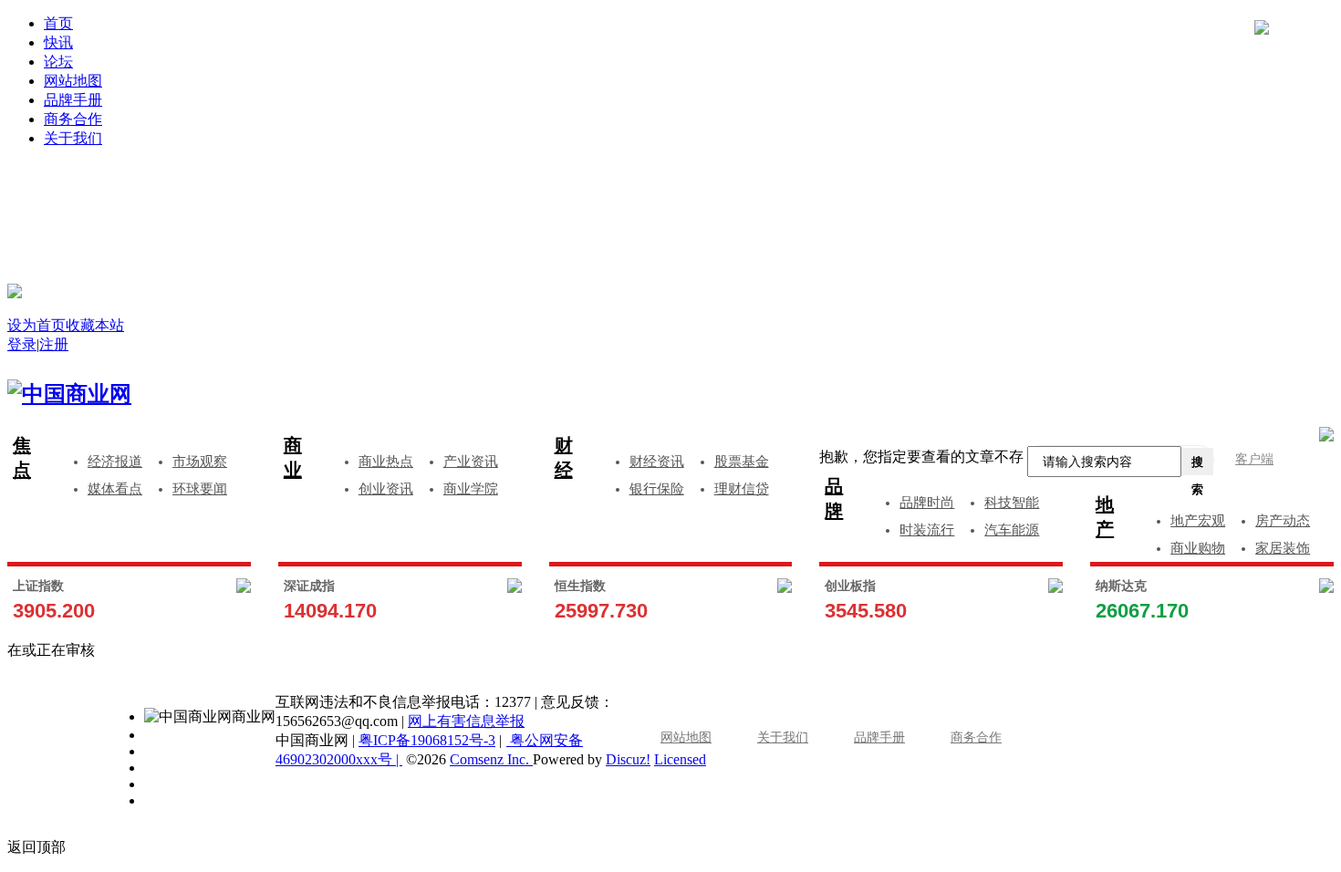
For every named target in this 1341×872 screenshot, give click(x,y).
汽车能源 (1011, 530)
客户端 (1254, 459)
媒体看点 (115, 489)
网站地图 (73, 80)
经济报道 (115, 461)
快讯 (58, 42)
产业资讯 (470, 461)
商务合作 (73, 119)
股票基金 (741, 461)
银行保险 (656, 489)
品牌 (834, 498)
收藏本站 (95, 325)
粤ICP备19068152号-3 (427, 740)
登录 (363, 193)
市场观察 (199, 461)
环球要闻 (199, 489)
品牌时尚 (926, 502)
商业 (293, 457)
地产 (1105, 516)
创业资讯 (386, 489)
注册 (1014, 193)
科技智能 (1011, 502)
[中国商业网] (14, 291)
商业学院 (470, 489)
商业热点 (386, 461)
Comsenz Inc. (491, 759)
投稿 (688, 220)
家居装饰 (1282, 548)
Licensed (680, 759)
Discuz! (628, 759)
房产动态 (1282, 521)
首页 (58, 23)
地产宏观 (1197, 521)
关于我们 (73, 138)
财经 (564, 457)
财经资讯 (656, 461)
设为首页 (36, 325)
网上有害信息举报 (466, 721)
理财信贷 (741, 489)
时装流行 (926, 530)
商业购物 (1197, 548)
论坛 (58, 61)
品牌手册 (73, 100)
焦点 (22, 457)
